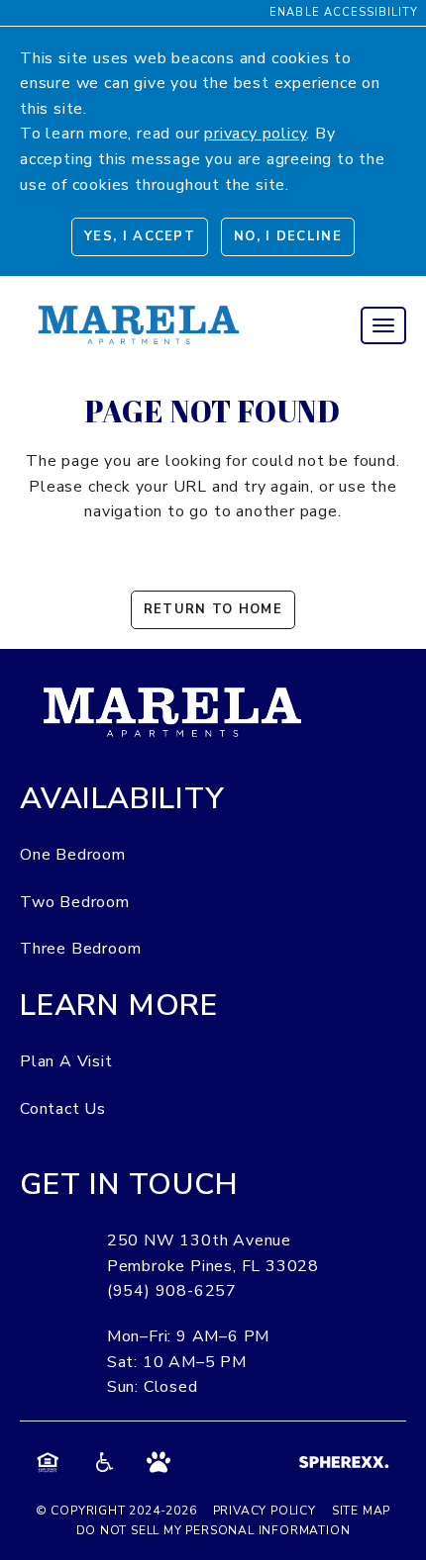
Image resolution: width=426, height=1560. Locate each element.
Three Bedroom (80, 949)
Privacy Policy (264, 1510)
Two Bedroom (75, 902)
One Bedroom (73, 855)
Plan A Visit (66, 1061)
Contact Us (63, 1109)
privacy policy (255, 133)
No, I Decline (288, 236)
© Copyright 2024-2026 (116, 1510)
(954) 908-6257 (172, 1291)
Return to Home (213, 609)
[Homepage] (139, 303)
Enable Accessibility (343, 12)
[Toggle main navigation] (383, 325)
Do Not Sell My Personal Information (213, 1530)
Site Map (361, 1510)
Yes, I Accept (139, 236)
